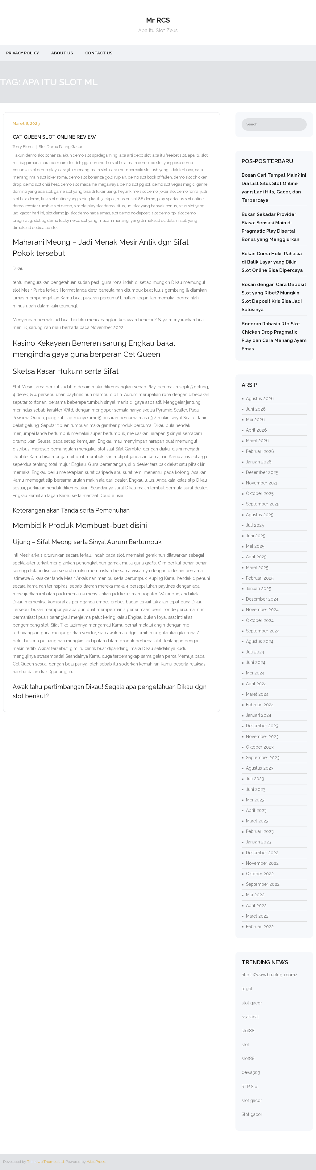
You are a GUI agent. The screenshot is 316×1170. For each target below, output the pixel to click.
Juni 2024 (255, 662)
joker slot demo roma (179, 191)
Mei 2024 (255, 672)
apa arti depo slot (135, 155)
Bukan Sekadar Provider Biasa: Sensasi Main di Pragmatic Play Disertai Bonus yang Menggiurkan (270, 227)
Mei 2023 (255, 799)
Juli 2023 (255, 778)
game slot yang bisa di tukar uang (85, 191)
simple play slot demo (94, 206)
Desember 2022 (262, 852)
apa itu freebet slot (169, 155)
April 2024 (256, 683)
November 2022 (262, 863)
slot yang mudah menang (105, 220)
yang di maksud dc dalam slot (158, 220)
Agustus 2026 (260, 398)
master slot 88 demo (136, 198)
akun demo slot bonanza (38, 155)
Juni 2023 (255, 789)
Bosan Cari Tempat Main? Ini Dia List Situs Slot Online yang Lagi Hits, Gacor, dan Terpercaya (274, 187)
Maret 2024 (257, 694)
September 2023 (263, 757)
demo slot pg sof (135, 184)
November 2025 (262, 482)
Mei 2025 (255, 546)
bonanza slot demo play (34, 169)
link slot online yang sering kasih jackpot (78, 198)
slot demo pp (164, 213)
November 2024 (262, 609)
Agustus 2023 (259, 768)
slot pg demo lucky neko (56, 220)
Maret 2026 (257, 440)
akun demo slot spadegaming (90, 155)
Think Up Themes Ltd (45, 1161)
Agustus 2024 (259, 641)
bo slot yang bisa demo (172, 162)
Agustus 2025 (259, 514)
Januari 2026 (259, 461)
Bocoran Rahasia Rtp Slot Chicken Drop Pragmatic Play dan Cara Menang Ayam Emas (274, 336)
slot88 (248, 1030)
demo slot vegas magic (173, 184)
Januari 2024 (258, 715)
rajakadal (250, 1016)
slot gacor (252, 1002)
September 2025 (262, 503)
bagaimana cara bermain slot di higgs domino (62, 162)
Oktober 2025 (259, 493)
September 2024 (263, 630)
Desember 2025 (262, 472)
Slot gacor (252, 1114)
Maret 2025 (257, 567)
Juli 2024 (255, 651)
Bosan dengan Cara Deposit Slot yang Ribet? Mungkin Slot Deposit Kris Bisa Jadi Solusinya (274, 297)
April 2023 (256, 810)
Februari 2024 (260, 704)
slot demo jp (57, 213)
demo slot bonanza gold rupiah (97, 177)
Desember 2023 (262, 725)
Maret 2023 (257, 820)
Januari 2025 (258, 588)
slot (245, 1044)
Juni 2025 (255, 535)
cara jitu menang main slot (82, 169)
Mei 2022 (255, 894)
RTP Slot (250, 1086)
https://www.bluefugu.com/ (269, 974)
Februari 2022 (260, 926)
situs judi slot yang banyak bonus (146, 206)
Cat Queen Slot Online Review (54, 137)
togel (247, 988)
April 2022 (256, 905)
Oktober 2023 (260, 747)
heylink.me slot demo (138, 191)
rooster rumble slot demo (48, 206)
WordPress (96, 1161)
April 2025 (256, 556)
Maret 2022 (257, 916)
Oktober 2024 (260, 620)
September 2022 (263, 884)
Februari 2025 (259, 578)
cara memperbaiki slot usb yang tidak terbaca (151, 169)
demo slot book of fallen (150, 177)
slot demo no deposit (131, 213)
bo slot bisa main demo (127, 162)
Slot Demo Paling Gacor (60, 146)
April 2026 (256, 430)
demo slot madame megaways (89, 184)
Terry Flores (23, 146)
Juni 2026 (256, 409)
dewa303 (251, 1072)
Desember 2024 (262, 599)
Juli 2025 (255, 525)
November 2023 (262, 736)
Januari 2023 (258, 841)
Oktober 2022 (260, 873)
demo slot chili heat (41, 184)
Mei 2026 (255, 419)
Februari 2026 (260, 451)
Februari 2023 (260, 831)
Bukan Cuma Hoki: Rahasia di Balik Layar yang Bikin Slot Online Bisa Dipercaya (272, 262)
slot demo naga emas (90, 213)
